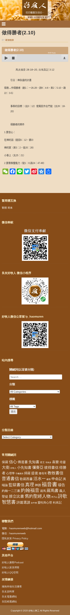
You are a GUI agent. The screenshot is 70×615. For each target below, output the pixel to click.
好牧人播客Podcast (13, 562)
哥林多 (48, 462)
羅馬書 (53, 490)
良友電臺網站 (9, 596)
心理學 (10, 473)
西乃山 (54, 497)
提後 (34, 473)
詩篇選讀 (23, 502)
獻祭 (48, 479)
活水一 (39, 478)
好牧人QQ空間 (10, 572)
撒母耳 (43, 473)
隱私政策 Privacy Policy (15, 538)
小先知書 (24, 467)
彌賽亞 (37, 467)
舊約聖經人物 (38, 496)
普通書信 (10, 478)
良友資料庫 (8, 591)
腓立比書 (16, 496)
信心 (13, 462)
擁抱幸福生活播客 (12, 586)
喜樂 (55, 462)
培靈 (63, 462)
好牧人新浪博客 (10, 567)
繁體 (4, 207)
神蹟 (38, 485)
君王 (42, 462)
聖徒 (5, 496)
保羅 (5, 462)
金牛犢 (34, 503)
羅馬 (43, 490)
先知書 (34, 462)
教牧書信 (55, 473)
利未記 (57, 502)
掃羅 (27, 473)
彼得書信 (51, 467)
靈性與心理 (45, 502)
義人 (62, 491)
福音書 (49, 484)
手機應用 (19, 473)
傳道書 (23, 462)
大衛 (6, 467)
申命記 (57, 479)
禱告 (61, 485)
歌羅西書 (26, 479)
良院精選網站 (9, 601)
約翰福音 (30, 490)
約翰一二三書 (11, 491)
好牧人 (13, 468)
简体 (10, 207)
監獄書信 (16, 485)
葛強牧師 (9, 40)
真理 (29, 484)
